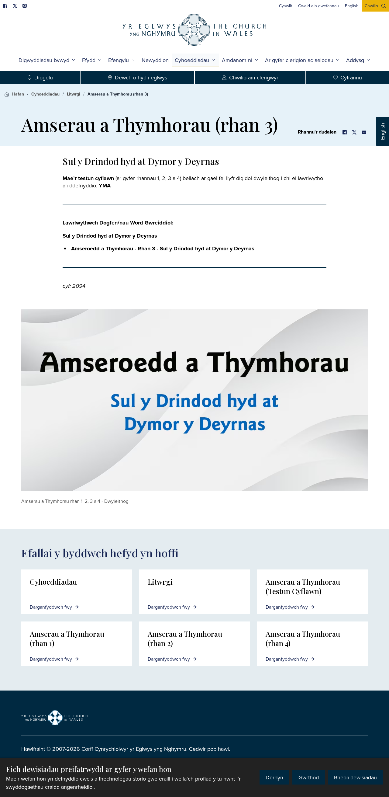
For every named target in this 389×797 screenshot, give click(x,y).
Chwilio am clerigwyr (253, 77)
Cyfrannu (351, 77)
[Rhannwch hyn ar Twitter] (354, 132)
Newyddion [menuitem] (155, 60)
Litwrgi (73, 94)
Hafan (18, 94)
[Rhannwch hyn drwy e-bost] (364, 132)
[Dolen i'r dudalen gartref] (194, 30)
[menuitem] (285, 6)
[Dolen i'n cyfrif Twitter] (15, 5)
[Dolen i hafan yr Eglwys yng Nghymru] (55, 717)
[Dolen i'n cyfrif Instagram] (24, 5)
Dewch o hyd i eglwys (141, 77)
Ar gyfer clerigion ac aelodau (299, 60)
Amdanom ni (237, 60)
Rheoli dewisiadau (355, 777)
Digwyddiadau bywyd (44, 60)
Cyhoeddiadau (192, 60)
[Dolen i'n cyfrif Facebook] (5, 5)
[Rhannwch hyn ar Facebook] (344, 132)
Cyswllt (285, 6)
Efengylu (118, 60)
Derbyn (274, 777)
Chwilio (371, 6)
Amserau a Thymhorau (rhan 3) (118, 94)
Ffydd (88, 60)
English (382, 131)
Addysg (355, 60)
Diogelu (43, 77)
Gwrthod (308, 777)
